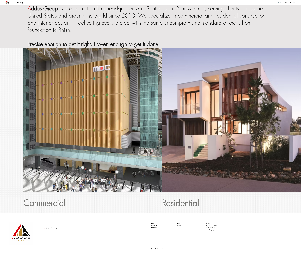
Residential (180, 203)
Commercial (44, 202)
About (178, 223)
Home (152, 223)
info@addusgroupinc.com (212, 230)
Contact (179, 225)
